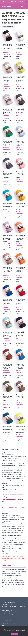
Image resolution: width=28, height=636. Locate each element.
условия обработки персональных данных (16, 631)
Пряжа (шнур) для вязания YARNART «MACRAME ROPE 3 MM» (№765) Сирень (7, 238)
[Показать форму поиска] (18, 6)
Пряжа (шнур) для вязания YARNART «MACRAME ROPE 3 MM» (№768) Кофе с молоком (7, 270)
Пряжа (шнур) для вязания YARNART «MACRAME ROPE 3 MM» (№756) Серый (7, 110)
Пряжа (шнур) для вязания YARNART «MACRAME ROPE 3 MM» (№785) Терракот (7, 365)
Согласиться (14, 634)
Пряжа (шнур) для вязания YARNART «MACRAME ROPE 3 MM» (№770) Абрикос (20, 270)
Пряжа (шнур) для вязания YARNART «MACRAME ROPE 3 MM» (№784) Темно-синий (20, 333)
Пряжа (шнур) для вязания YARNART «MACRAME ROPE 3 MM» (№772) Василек (7, 302)
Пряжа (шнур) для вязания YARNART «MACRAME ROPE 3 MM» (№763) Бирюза (7, 206)
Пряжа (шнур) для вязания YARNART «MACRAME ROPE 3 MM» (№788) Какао (20, 397)
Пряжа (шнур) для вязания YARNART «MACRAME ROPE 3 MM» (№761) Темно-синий (7, 174)
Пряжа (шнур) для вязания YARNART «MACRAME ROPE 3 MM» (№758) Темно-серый (20, 110)
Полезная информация (8, 623)
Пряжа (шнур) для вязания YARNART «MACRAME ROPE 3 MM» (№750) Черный (7, 47)
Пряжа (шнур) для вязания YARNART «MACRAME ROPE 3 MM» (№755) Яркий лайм (20, 79)
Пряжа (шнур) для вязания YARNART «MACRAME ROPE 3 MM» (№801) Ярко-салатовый (20, 429)
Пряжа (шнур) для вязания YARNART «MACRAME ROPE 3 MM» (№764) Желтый (20, 206)
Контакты (4, 625)
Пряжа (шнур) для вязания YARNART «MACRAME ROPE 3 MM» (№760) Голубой (20, 142)
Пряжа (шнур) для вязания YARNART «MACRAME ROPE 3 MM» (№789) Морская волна (7, 429)
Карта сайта (5, 622)
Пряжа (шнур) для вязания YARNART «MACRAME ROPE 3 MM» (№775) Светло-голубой (7, 333)
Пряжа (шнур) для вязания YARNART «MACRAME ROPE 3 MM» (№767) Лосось (20, 238)
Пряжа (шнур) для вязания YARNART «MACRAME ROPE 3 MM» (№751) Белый (20, 47)
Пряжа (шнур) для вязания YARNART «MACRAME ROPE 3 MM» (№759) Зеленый (7, 142)
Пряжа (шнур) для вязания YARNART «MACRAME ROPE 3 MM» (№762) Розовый (20, 174)
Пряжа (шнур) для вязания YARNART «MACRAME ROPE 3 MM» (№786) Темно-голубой (20, 365)
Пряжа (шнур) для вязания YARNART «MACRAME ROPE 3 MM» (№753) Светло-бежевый (7, 79)
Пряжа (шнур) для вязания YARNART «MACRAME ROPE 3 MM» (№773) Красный (20, 302)
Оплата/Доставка (7, 620)
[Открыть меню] (25, 6)
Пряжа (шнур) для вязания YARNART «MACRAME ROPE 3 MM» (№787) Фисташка (7, 397)
